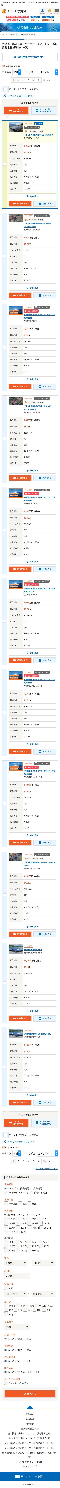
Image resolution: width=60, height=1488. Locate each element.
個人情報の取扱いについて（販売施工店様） (30, 1433)
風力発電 (37, 1188)
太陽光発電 (23, 1188)
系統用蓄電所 (40, 1192)
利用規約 (30, 1423)
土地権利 (35, 1372)
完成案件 (22, 1372)
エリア (7, 1301)
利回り (7, 1271)
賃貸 (20, 1350)
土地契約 (8, 1346)
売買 (29, 1350)
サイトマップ (30, 1466)
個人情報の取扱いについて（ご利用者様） (30, 1438)
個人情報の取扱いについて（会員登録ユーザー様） (30, 1443)
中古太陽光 (28, 123)
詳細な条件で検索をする (31, 56)
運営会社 (30, 1414)
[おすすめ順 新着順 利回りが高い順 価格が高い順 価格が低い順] (47, 72)
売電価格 (8, 1210)
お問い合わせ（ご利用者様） (30, 1461)
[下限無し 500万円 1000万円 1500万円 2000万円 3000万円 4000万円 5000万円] (15, 1263)
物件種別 (8, 1184)
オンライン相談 (12, 1379)
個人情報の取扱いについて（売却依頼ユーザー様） (30, 1448)
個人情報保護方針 (30, 1428)
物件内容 (8, 1368)
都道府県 (8, 1321)
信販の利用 (9, 1357)
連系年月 (8, 1284)
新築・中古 (9, 1334)
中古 (29, 1339)
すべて (10, 1188)
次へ (45, 79)
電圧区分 (8, 1199)
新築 (20, 1339)
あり (20, 1361)
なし (29, 1361)
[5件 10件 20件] (16, 72)
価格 (6, 1257)
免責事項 (30, 1419)
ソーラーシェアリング (18, 1192)
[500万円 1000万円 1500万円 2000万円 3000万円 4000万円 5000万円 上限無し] (43, 1263)
